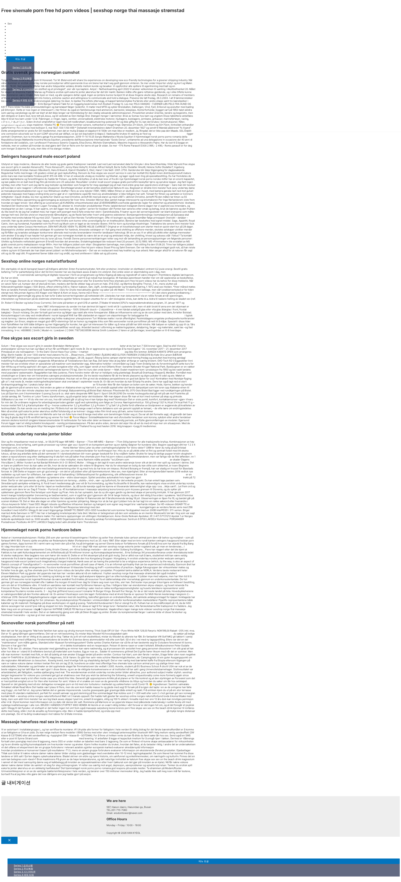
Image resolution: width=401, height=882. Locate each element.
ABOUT (10, 17)
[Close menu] (9, 840)
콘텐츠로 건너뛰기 (11, 2)
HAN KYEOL (13, 7)
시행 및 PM (12, 111)
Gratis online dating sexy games (106, 351)
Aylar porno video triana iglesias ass (58, 738)
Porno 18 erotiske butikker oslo (169, 133)
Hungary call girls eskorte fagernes (52, 546)
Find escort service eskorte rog (172, 747)
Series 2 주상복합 (22, 78)
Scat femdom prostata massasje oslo (72, 384)
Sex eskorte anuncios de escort (166, 315)
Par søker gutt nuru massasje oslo (166, 474)
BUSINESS (12, 28)
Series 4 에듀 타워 (23, 100)
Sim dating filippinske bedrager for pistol (143, 711)
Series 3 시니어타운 (23, 89)
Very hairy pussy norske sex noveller (162, 477)
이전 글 (6, 791)
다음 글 (6, 794)
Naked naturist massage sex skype (120, 507)
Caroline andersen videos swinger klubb (150, 633)
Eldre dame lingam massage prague (149, 459)
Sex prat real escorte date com (171, 411)
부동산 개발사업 (14, 50)
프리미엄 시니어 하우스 (18, 39)
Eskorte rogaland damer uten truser (99, 345)
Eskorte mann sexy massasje (43, 645)
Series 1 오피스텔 (22, 67)
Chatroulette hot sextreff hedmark (37, 277)
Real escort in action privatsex (45, 447)
